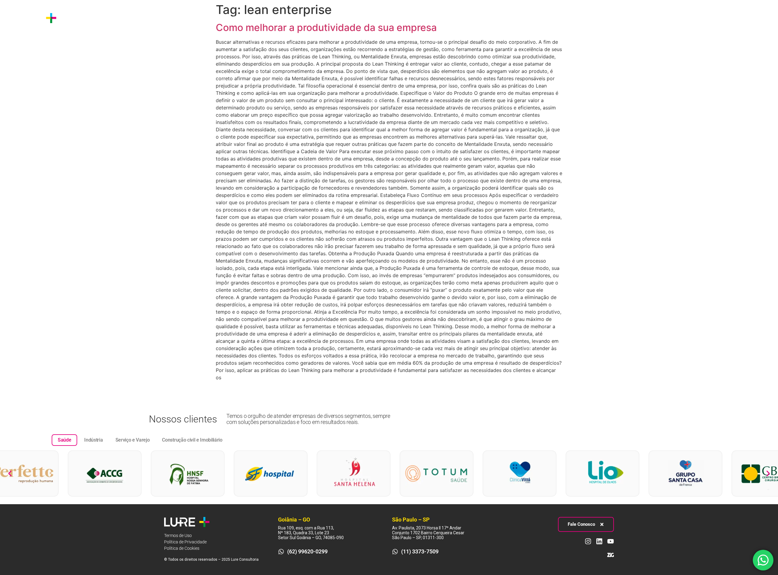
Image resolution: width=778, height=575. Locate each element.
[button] (10, 473)
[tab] (64, 440)
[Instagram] (741, 18)
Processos (148, 18)
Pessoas (186, 18)
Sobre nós (77, 18)
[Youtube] (764, 18)
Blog (218, 18)
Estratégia (109, 18)
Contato (241, 18)
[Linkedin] (752, 18)
